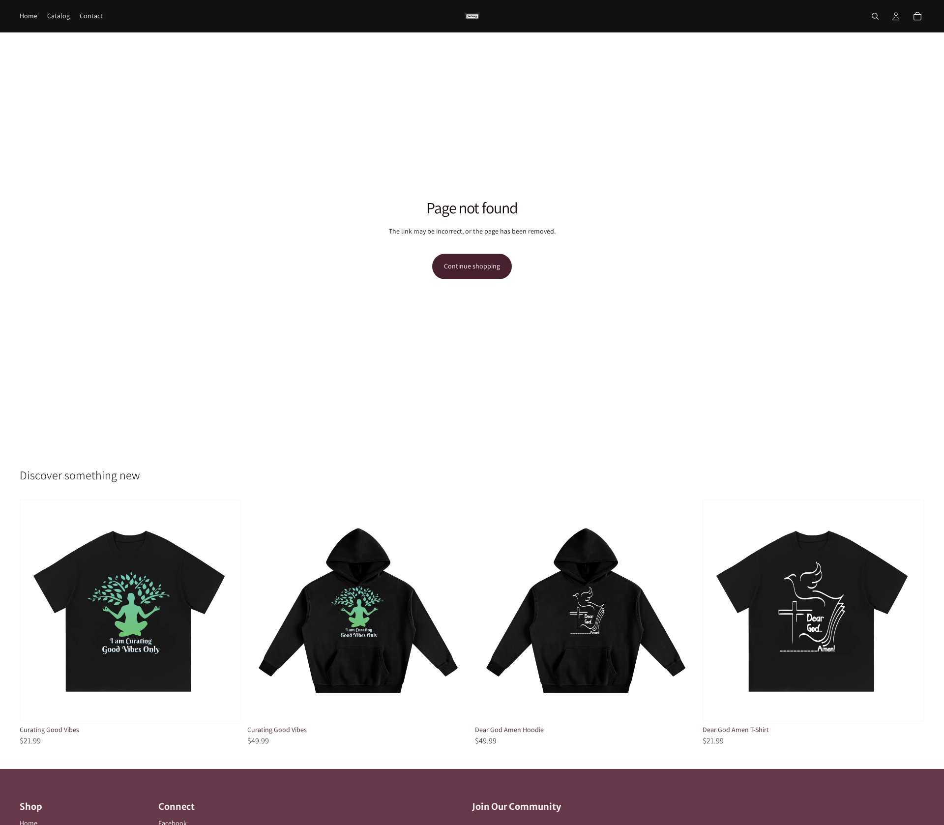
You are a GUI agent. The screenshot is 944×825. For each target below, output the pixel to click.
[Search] (875, 16)
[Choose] (226, 706)
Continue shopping (472, 266)
